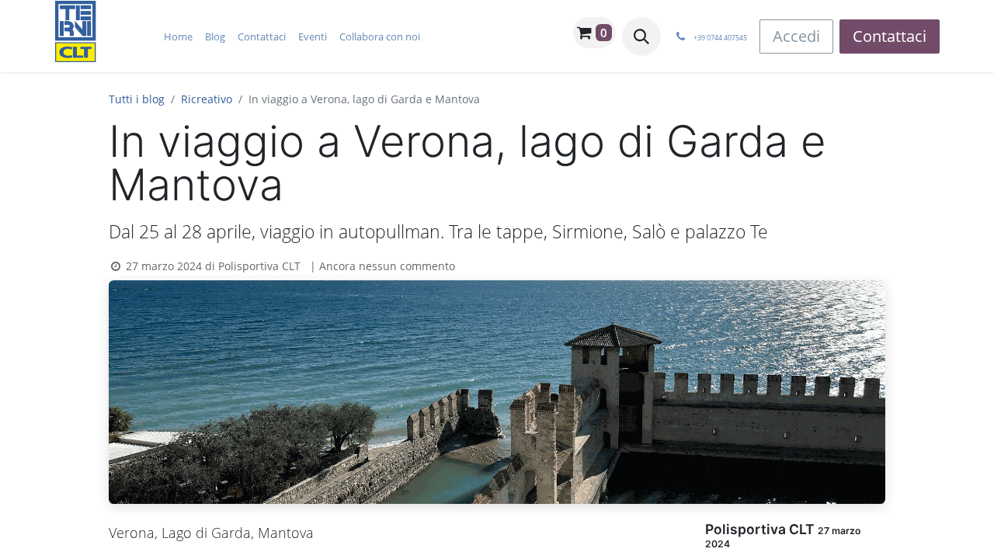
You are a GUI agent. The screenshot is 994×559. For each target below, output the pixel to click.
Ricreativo (206, 99)
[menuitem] (178, 36)
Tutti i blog (137, 99)
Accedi (796, 36)
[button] (641, 36)
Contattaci (889, 36)
